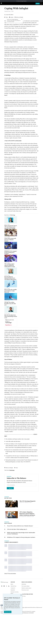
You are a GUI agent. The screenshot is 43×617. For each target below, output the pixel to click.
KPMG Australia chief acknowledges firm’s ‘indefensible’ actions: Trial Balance (21, 533)
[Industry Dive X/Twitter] (6, 586)
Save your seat (8, 611)
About (12, 584)
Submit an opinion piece (26, 588)
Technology (11, 470)
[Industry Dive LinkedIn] (2, 586)
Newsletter (13, 590)
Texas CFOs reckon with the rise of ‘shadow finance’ (20, 526)
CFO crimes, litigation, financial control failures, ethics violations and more (27, 513)
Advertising (24, 584)
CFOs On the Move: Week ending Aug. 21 (17, 529)
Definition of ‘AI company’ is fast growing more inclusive (21, 537)
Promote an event (25, 590)
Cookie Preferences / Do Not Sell (26, 612)
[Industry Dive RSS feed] (9, 586)
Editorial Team (13, 586)
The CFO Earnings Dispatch (27, 501)
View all (5, 573)
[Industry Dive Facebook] (4, 586)
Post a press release (12, 573)
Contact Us (13, 588)
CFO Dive (24, 596)
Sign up (37, 3)
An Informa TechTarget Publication (22, 1)
